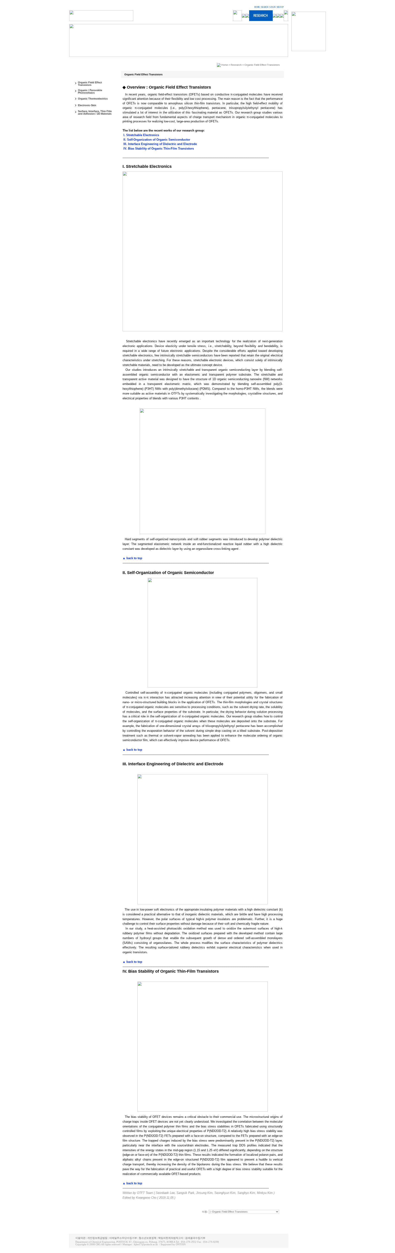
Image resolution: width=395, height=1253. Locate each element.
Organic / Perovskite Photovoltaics (90, 91)
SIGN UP (280, 7)
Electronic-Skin (87, 105)
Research (236, 64)
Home (224, 64)
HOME (257, 7)
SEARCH (264, 7)
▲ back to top (132, 558)
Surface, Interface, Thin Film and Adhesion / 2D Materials (95, 112)
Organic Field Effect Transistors (90, 83)
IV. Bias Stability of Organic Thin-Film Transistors (158, 148)
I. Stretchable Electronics (141, 135)
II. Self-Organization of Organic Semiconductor (156, 139)
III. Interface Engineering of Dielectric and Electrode (160, 144)
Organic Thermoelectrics (93, 98)
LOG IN (272, 7)
